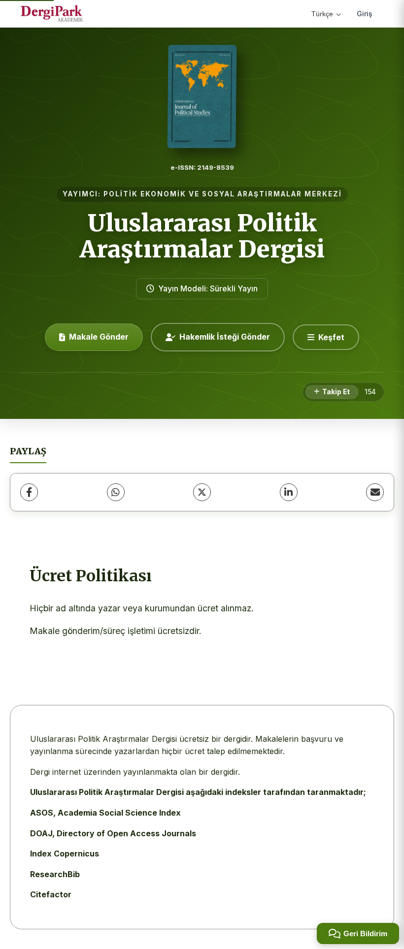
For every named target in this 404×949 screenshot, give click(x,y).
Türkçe (322, 14)
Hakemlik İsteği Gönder (224, 337)
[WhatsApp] (116, 492)
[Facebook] (29, 492)
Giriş (364, 13)
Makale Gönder (99, 337)
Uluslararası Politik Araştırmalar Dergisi (202, 236)
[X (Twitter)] (202, 492)
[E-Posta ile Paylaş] (375, 492)
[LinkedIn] (289, 492)
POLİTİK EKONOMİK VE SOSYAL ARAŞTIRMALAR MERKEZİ (222, 194)
